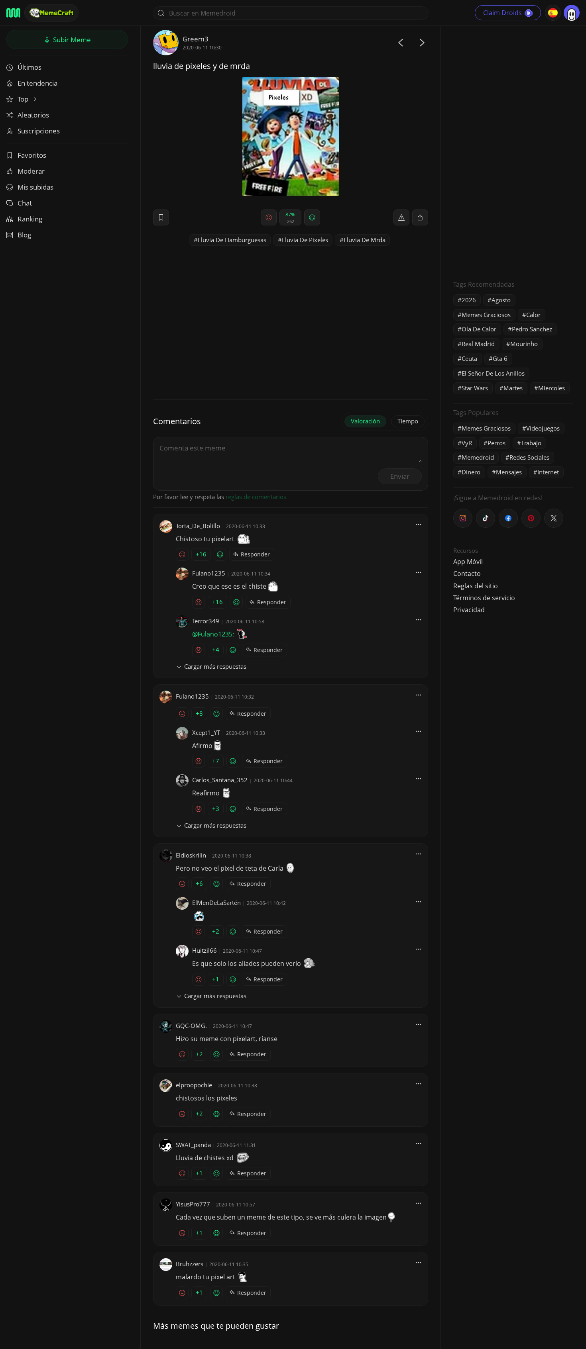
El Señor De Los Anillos (493, 373)
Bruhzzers (189, 1264)
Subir (71, 39)
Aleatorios (33, 114)
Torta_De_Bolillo (198, 526)
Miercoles (551, 388)
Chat (25, 203)
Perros (496, 443)
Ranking (30, 218)
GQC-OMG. (191, 1026)
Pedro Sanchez (532, 329)
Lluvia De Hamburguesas (232, 240)
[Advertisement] (513, 149)
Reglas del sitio (475, 585)
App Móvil (468, 561)
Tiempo (407, 421)
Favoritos (32, 155)
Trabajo (531, 443)
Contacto (467, 573)
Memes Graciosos (486, 315)
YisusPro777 (193, 1204)
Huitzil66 (204, 950)
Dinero (471, 472)
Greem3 (195, 38)
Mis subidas (35, 187)
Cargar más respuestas (215, 666)
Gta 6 (500, 358)
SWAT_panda (193, 1145)
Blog (24, 234)
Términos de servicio (484, 597)
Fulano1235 (209, 573)
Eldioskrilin (191, 855)
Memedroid (478, 457)
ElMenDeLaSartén (216, 903)
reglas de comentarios (256, 497)
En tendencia (37, 83)
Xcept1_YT (206, 732)
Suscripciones (39, 130)
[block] (420, 217)
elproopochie (194, 1085)
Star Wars (475, 388)
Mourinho (524, 344)
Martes (513, 388)
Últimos (29, 67)
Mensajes (509, 472)
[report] (401, 217)
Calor (533, 315)
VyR (467, 443)
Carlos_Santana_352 (220, 780)
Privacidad (469, 609)
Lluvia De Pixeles (305, 240)
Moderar (31, 171)
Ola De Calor (479, 329)
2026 (469, 300)
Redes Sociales (529, 457)
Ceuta (469, 358)
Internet (548, 472)
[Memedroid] (13, 13)
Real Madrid (478, 344)
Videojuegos (543, 428)
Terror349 (206, 621)
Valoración (365, 421)
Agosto (501, 300)
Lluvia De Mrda (364, 240)
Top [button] (24, 99)
